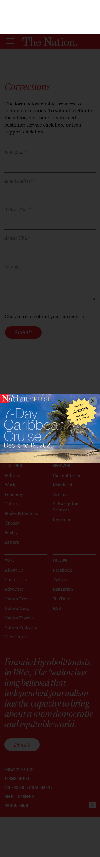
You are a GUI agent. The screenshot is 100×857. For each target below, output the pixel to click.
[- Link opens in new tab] (50, 428)
